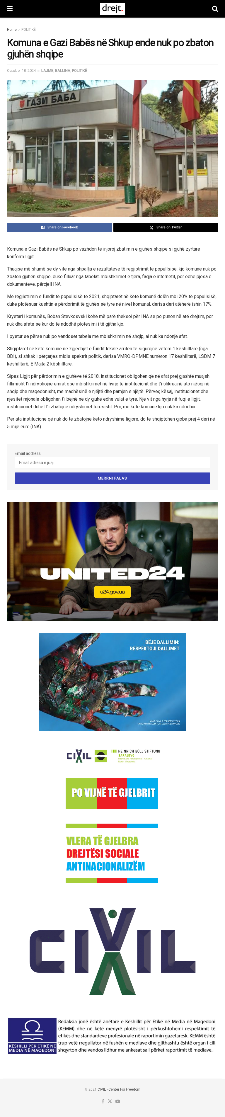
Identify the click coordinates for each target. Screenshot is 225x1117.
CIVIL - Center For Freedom (119, 1089)
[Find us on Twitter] (110, 1101)
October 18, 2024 (21, 70)
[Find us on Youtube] (117, 1101)
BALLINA (62, 70)
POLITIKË (28, 30)
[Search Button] (215, 9)
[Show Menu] (10, 9)
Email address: (28, 453)
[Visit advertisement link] (112, 561)
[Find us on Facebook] (103, 1101)
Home (12, 30)
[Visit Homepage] (112, 9)
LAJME (47, 70)
